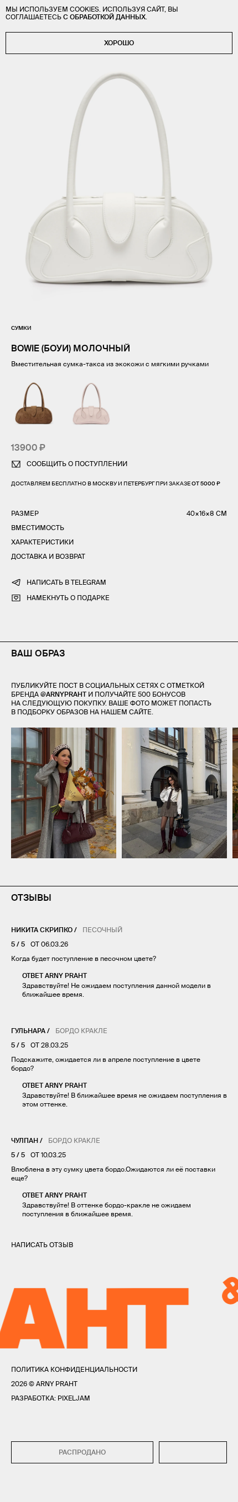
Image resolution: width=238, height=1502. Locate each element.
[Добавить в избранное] (193, 1452)
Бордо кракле (81, 1030)
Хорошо (119, 42)
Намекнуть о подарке (68, 597)
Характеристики (42, 542)
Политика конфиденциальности (74, 1369)
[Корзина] (222, 1486)
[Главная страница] (119, 1486)
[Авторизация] (199, 1486)
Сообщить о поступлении (77, 463)
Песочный (102, 929)
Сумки (21, 328)
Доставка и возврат (48, 556)
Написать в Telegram (66, 582)
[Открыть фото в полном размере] (14, 734)
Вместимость (37, 527)
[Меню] (16, 1486)
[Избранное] (40, 1486)
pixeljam (74, 1398)
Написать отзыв (42, 1244)
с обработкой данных (104, 16)
